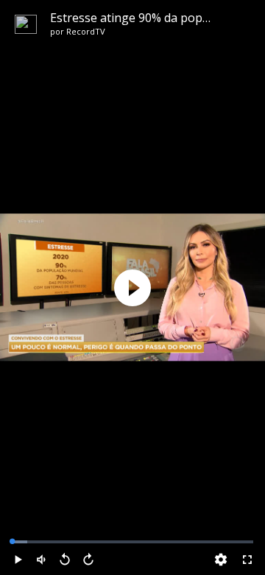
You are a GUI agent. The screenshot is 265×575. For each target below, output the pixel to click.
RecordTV (85, 31)
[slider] (132, 541)
